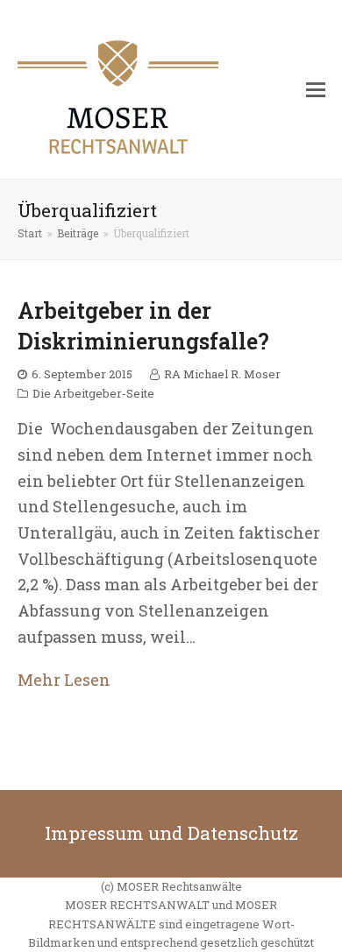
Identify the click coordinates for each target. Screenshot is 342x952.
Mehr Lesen (64, 679)
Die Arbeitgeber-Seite (93, 393)
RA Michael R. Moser (222, 374)
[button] (315, 89)
